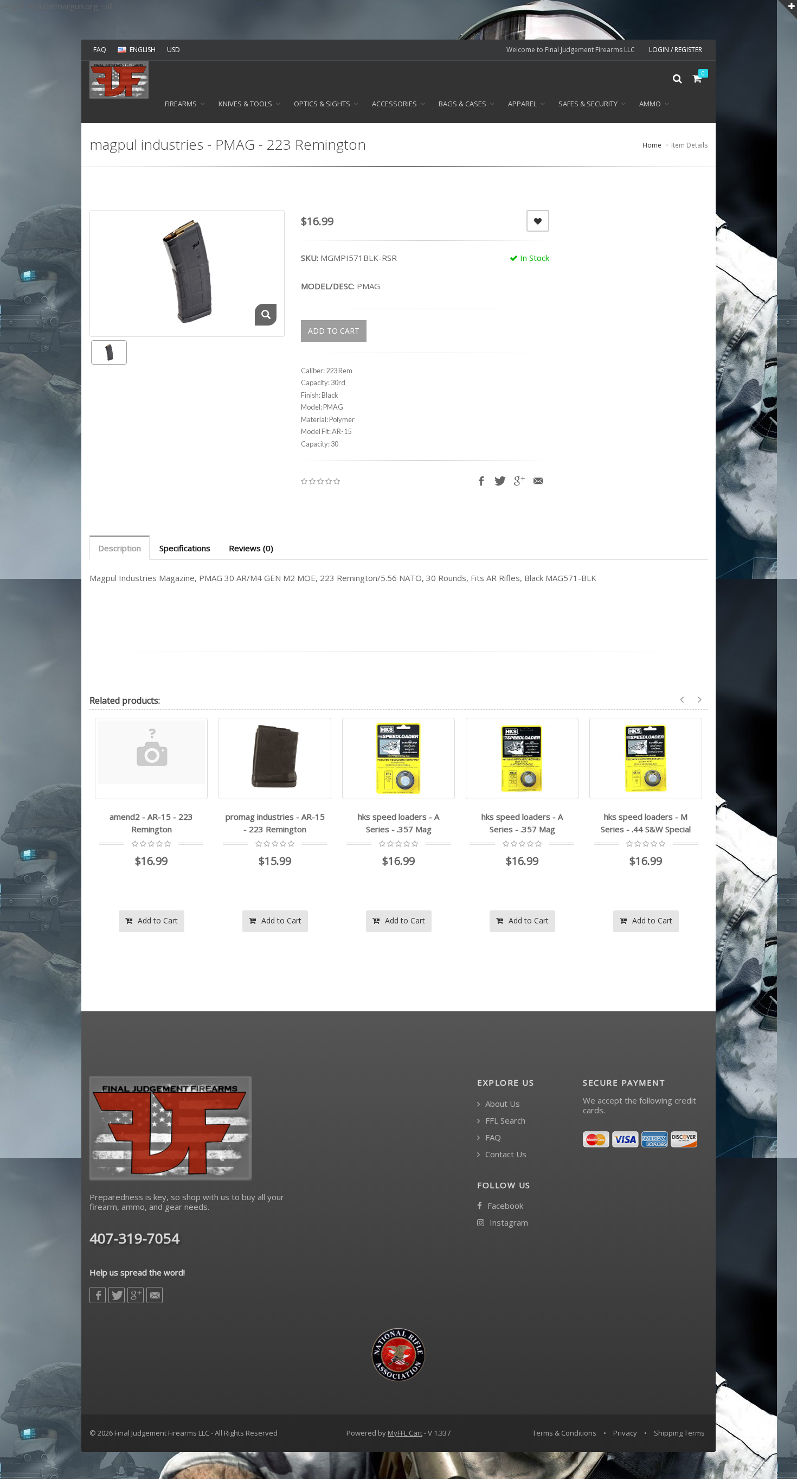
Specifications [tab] (184, 548)
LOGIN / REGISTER (675, 49)
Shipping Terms (679, 1433)
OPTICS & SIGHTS (322, 104)
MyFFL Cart (405, 1433)
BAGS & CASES (462, 104)
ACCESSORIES (394, 104)
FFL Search (504, 1120)
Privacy (625, 1433)
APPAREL (522, 104)
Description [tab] (119, 548)
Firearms (181, 104)
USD (173, 49)
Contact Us (504, 1154)
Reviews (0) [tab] (251, 548)
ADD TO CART (333, 331)
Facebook (504, 1206)
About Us (501, 1104)
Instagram (507, 1222)
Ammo (650, 104)
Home (651, 145)
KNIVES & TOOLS (245, 104)
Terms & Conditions (564, 1433)
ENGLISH (143, 49)
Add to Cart (157, 920)
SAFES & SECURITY (588, 104)
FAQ (99, 49)
